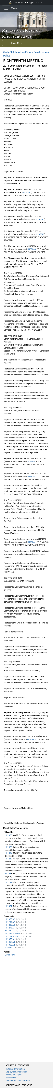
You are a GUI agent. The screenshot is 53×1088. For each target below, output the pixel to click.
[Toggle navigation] (6, 8)
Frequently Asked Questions (18, 1080)
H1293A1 (31, 542)
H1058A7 (27, 192)
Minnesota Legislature (27, 2)
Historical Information (15, 1069)
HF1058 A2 (10, 919)
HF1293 (8, 853)
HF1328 (8, 847)
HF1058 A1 (10, 939)
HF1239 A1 (10, 930)
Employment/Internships (16, 1072)
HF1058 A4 (10, 945)
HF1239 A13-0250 (13, 936)
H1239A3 (31, 739)
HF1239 (8, 859)
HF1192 (8, 882)
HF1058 (8, 835)
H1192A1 (31, 476)
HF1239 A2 (10, 922)
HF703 (8, 873)
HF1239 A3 (10, 925)
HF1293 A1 (10, 928)
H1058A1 (40, 219)
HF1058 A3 (10, 942)
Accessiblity (11, 1077)
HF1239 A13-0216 (13, 933)
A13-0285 (31, 461)
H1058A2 (40, 234)
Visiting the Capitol (14, 1074)
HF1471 (8, 906)
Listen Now (10, 955)
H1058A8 (31, 249)
